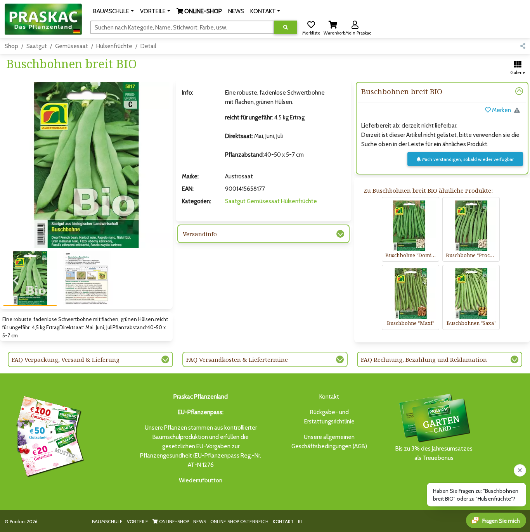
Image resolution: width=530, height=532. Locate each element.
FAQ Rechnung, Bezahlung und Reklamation (424, 359)
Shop (11, 46)
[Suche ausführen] (285, 27)
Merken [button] (501, 110)
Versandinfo (200, 234)
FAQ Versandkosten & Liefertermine (237, 359)
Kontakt (329, 396)
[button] (113, 11)
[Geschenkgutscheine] (48, 435)
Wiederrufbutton (200, 480)
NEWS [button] (236, 11)
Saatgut (36, 46)
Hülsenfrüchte (114, 46)
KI (300, 521)
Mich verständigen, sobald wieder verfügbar (467, 159)
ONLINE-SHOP (173, 521)
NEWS (199, 521)
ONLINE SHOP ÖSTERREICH (239, 521)
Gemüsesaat (71, 46)
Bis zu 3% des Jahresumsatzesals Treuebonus (434, 453)
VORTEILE (137, 521)
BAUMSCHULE (107, 521)
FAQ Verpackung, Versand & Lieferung (66, 359)
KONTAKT (283, 521)
